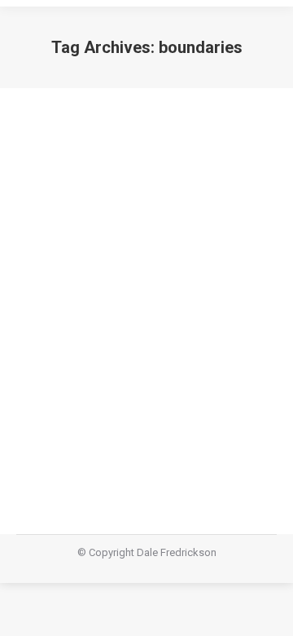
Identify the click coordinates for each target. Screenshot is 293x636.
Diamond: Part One (106, 369)
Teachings (109, 399)
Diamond (58, 399)
